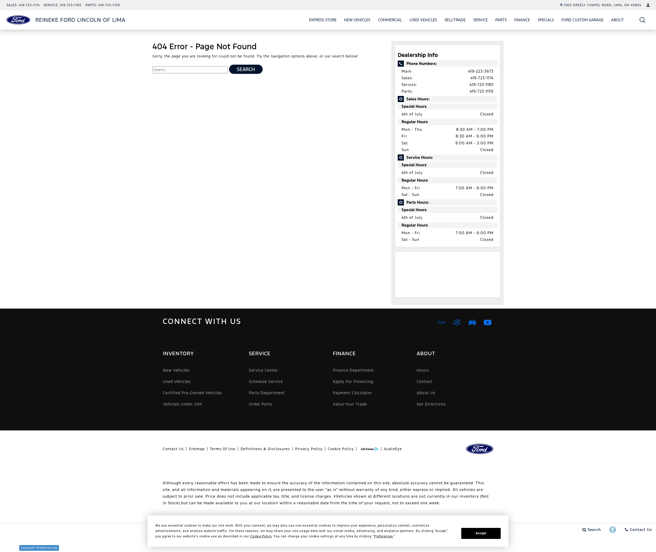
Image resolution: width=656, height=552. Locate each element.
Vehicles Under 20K (182, 404)
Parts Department (267, 392)
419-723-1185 (482, 84)
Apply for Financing (353, 381)
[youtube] (487, 322)
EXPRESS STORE (322, 19)
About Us (426, 392)
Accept (481, 533)
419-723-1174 (482, 77)
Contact (424, 381)
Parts (501, 19)
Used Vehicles (423, 19)
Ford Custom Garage (582, 19)
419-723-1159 (482, 91)
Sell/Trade (455, 19)
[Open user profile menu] (648, 5)
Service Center (263, 370)
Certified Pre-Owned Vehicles (192, 392)
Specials (546, 19)
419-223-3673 (481, 71)
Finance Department (353, 370)
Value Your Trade (350, 404)
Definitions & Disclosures (265, 449)
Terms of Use (222, 449)
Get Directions (431, 404)
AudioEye (393, 449)
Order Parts (260, 404)
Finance (522, 19)
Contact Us (173, 449)
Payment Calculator (352, 392)
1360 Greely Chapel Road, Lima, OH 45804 (602, 5)
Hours (423, 370)
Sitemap (197, 449)
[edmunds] (472, 322)
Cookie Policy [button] (261, 536)
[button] (642, 19)
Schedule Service (266, 381)
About (617, 19)
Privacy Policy (309, 449)
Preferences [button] (383, 536)
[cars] (441, 322)
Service (480, 19)
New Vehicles (357, 19)
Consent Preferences (39, 548)
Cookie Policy (341, 449)
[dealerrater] (457, 322)
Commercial (390, 19)
